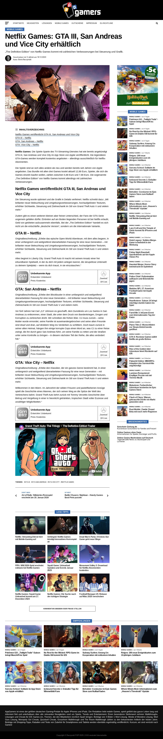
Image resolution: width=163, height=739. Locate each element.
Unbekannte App (40, 273)
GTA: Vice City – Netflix (27, 144)
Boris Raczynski (24, 60)
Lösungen (47, 23)
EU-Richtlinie (106, 23)
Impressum (91, 23)
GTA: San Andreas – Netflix (29, 141)
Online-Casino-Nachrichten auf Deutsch (135, 438)
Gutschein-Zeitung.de (127, 427)
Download (103, 278)
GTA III (27, 482)
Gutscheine (77, 23)
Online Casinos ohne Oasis (129, 432)
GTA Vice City (54, 482)
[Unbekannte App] (22, 282)
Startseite (18, 23)
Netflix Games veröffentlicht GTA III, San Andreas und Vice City (47, 134)
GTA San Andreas (39, 482)
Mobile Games (62, 23)
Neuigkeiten (33, 23)
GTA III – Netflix (23, 138)
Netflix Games (68, 482)
